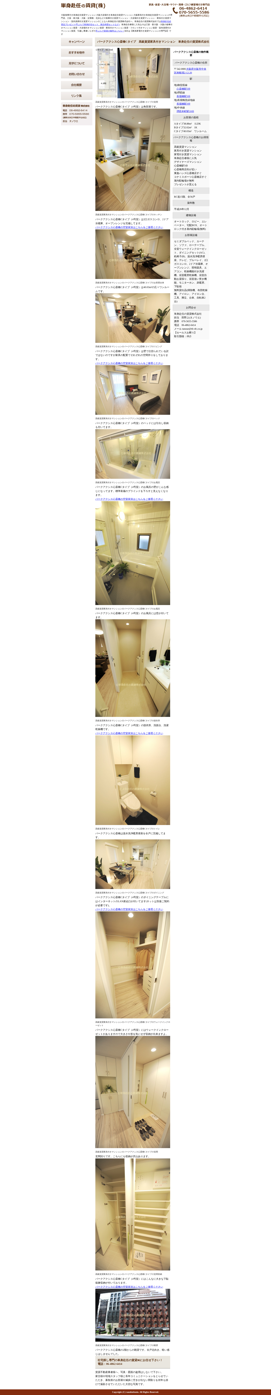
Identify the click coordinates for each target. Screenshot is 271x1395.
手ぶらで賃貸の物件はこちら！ (110, 31)
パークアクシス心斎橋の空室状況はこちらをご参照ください (129, 227)
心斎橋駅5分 (183, 88)
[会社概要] (76, 88)
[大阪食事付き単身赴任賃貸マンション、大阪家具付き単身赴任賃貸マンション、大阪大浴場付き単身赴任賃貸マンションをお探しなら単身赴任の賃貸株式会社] (83, 7)
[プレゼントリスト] (76, 45)
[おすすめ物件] (76, 56)
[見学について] (76, 66)
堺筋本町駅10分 (185, 111)
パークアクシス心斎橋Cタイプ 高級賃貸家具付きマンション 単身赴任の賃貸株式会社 (153, 41)
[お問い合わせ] (76, 77)
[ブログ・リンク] (76, 99)
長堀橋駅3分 (183, 96)
